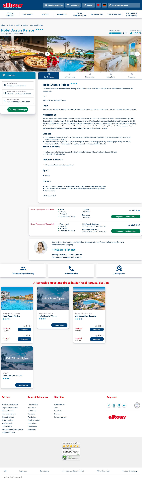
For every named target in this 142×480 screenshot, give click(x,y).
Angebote (131, 77)
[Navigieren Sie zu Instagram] (114, 405)
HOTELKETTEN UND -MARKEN (131, 14)
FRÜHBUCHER (62, 14)
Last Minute (32, 411)
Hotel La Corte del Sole (12, 375)
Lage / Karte (111, 77)
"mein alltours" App (8, 414)
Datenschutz (44, 471)
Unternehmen (59, 405)
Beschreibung (49, 77)
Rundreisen (32, 417)
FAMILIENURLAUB (114, 14)
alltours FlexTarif (8, 411)
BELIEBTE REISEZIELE (10, 14)
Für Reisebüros (7, 426)
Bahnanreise (32, 426)
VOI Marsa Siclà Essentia (85, 316)
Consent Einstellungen (130, 471)
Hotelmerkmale (69, 77)
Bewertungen (90, 77)
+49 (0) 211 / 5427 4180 (63, 249)
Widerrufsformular (103, 471)
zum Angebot (59, 325)
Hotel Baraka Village (48, 316)
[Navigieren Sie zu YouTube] (124, 405)
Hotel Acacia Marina (11, 316)
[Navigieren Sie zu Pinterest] (119, 405)
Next (137, 54)
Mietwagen (32, 429)
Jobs (56, 408)
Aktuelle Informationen (10, 405)
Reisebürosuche (7, 423)
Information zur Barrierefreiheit (73, 471)
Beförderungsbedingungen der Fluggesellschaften (12, 430)
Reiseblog (31, 414)
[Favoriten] (98, 5)
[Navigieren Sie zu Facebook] (109, 405)
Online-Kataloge (7, 420)
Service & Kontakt (8, 417)
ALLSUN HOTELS (97, 14)
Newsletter (58, 411)
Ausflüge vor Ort (34, 420)
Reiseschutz (32, 423)
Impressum (23, 471)
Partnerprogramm (60, 417)
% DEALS (45, 14)
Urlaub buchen (33, 405)
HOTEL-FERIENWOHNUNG (79, 14)
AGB (5, 471)
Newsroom (58, 414)
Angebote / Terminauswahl (126, 217)
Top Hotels (32, 408)
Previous (47, 54)
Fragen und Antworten (10, 408)
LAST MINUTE (28, 14)
